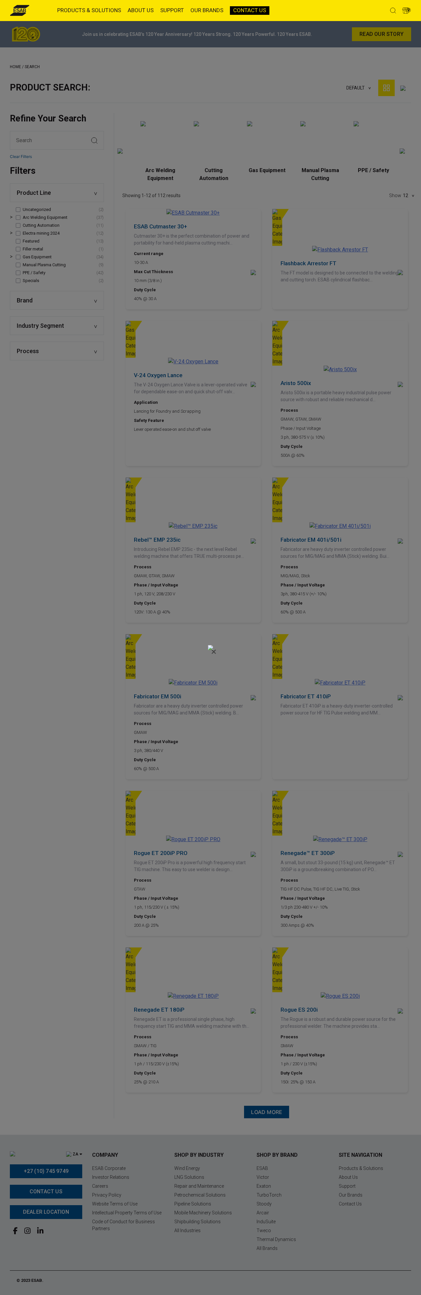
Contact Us (249, 10)
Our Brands (206, 10)
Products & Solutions (89, 10)
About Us (141, 10)
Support (172, 10)
